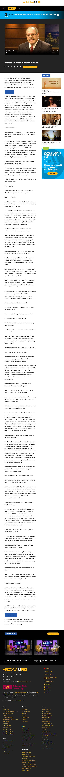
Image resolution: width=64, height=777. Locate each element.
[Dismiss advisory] (58, 15)
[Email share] (21, 67)
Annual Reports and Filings (47, 725)
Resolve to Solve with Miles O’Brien (10, 711)
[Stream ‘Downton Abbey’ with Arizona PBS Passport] (51, 114)
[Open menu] (61, 8)
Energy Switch (6, 721)
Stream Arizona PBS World (8, 733)
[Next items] (59, 647)
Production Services (46, 721)
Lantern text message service (28, 737)
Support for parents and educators (29, 766)
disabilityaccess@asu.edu (24, 681)
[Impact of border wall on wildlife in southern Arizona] (47, 640)
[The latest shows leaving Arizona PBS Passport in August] (51, 131)
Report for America (26, 768)
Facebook (47, 684)
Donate (48, 668)
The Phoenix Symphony (8, 745)
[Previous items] (5, 647)
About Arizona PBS (46, 711)
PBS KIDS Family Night (27, 733)
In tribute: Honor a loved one (48, 744)
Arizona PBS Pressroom (47, 715)
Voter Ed (24, 719)
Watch (4, 707)
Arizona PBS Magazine (46, 713)
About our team (25, 770)
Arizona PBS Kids (25, 729)
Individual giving (45, 740)
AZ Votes (24, 715)
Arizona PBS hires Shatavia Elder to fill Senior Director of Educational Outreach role (51, 110)
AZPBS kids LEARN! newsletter (28, 735)
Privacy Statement (48, 681)
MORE (53, 633)
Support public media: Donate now (49, 733)
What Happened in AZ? (8, 717)
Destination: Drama (7, 725)
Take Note (5, 749)
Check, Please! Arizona (8, 713)
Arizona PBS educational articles (29, 760)
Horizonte (24, 713)
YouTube (47, 690)
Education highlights (26, 752)
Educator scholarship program (29, 764)
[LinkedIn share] (18, 67)
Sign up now (52, 173)
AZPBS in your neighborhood (28, 756)
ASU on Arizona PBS (7, 729)
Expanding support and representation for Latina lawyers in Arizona (17, 661)
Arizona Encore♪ (6, 747)
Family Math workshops (27, 745)
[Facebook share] (15, 67)
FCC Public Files (48, 671)
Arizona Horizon (26, 711)
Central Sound (6, 743)
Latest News (25, 709)
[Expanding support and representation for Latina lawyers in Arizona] (18, 640)
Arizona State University (21, 692)
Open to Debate (25, 717)
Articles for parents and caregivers (29, 743)
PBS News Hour (25, 721)
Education (25, 749)
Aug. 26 (45, 90)
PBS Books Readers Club (47, 723)
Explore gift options (46, 731)
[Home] (32, 2)
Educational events (26, 754)
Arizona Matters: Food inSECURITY (10, 719)
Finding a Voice (6, 753)
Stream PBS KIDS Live (26, 731)
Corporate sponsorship (47, 742)
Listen (4, 738)
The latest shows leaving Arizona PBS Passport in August (51, 143)
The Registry (25, 758)
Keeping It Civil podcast (8, 751)
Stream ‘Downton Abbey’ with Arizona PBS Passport (50, 127)
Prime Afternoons (7, 727)
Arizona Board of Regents (18, 701)
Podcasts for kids (26, 741)
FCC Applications (48, 674)
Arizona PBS (15, 694)
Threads (47, 693)
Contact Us (44, 729)
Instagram (48, 687)
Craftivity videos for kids (27, 739)
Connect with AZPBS (46, 709)
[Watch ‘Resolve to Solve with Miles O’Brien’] (51, 78)
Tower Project (45, 746)
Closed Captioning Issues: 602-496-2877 (50, 677)
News (23, 707)
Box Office (44, 719)
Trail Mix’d (5, 715)
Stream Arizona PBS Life (8, 731)
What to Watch (6, 709)
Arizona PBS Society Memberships (49, 735)
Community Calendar (46, 717)
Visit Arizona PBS (45, 727)
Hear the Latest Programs (8, 741)
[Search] (19, 8)
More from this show (30, 66)
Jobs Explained (6, 723)
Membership (44, 737)
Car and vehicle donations (47, 748)
